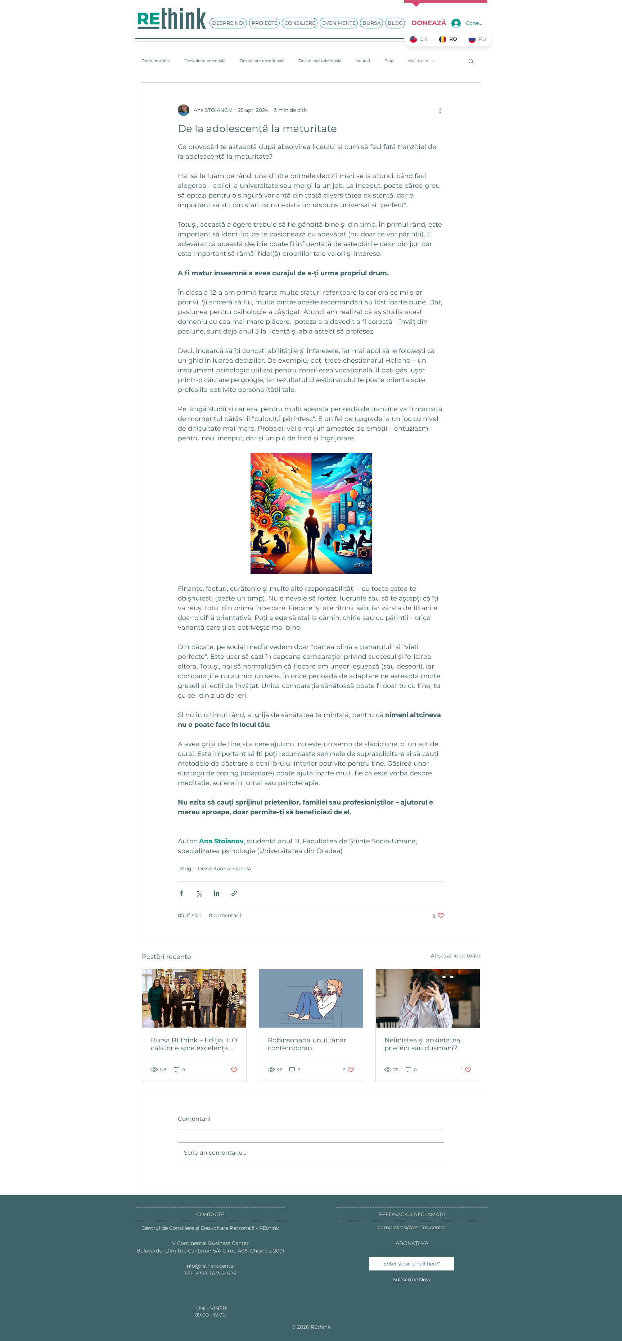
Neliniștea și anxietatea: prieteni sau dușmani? (423, 1044)
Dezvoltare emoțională (262, 61)
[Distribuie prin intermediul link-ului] (234, 893)
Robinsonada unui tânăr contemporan (307, 1044)
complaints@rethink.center (412, 1227)
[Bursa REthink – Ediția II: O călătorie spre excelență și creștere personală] (194, 998)
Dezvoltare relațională (320, 61)
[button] (471, 61)
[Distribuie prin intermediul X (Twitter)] (198, 893)
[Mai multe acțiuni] (440, 110)
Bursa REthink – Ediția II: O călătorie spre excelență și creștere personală (194, 1044)
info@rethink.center (210, 1266)
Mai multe (418, 61)
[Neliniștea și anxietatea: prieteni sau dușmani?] (428, 998)
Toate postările (156, 61)
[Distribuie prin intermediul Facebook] (181, 893)
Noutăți (363, 61)
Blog (389, 61)
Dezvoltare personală (204, 61)
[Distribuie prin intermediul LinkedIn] (216, 893)
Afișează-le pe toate (455, 955)
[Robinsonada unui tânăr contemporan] (311, 998)
